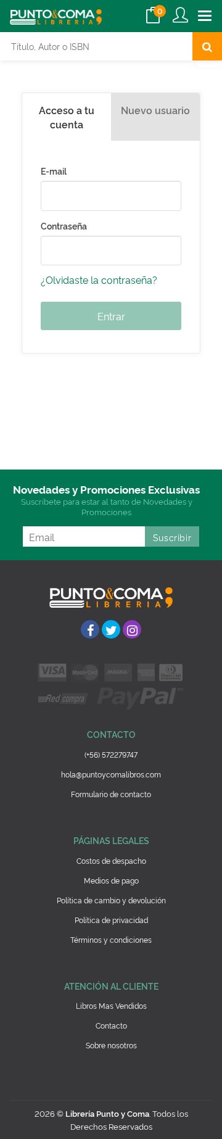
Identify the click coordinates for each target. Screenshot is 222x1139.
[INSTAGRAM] (132, 629)
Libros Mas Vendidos (111, 1005)
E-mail (54, 171)
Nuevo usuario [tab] (155, 110)
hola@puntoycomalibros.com (111, 774)
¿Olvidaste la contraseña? (99, 279)
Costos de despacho (111, 860)
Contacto (111, 1025)
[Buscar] (207, 46)
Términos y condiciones (111, 939)
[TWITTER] (111, 629)
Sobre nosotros (111, 1045)
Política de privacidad (111, 919)
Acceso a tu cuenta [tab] (66, 117)
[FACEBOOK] (90, 629)
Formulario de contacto (111, 794)
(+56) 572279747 (111, 754)
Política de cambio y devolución (111, 900)
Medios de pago (111, 880)
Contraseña (64, 226)
